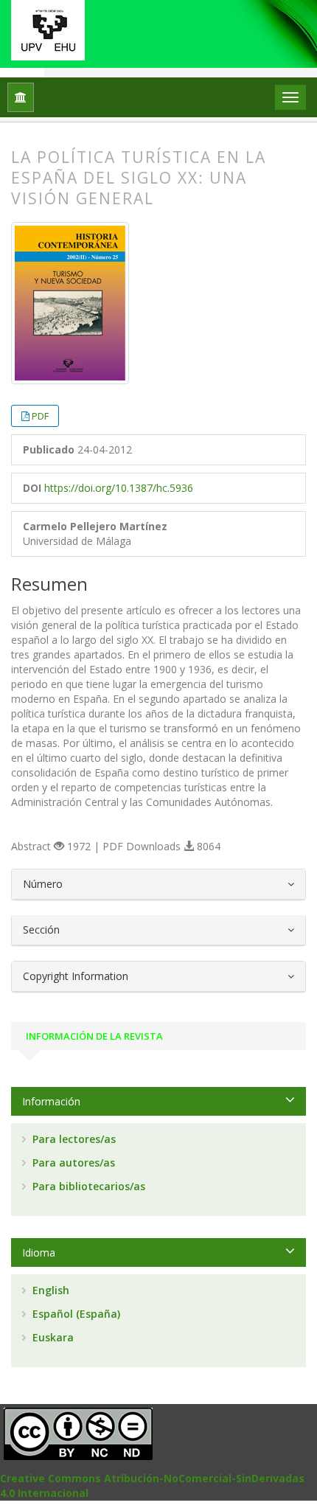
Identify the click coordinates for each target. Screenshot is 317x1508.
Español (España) (74, 1314)
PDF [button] (40, 416)
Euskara (51, 1337)
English (49, 1290)
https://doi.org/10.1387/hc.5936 (118, 488)
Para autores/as (72, 1163)
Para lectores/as (72, 1139)
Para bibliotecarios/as (87, 1186)
